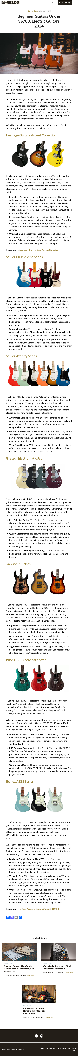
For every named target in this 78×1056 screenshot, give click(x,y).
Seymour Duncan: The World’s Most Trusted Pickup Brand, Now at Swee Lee (19, 969)
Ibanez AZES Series (20, 781)
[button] (75, 2)
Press (42, 1048)
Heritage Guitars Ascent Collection (31, 135)
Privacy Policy (50, 1048)
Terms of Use (61, 1048)
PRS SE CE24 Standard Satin (26, 660)
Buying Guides (33, 11)
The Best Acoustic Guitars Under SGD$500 (38, 909)
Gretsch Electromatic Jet (24, 458)
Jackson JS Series (18, 564)
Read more (30, 975)
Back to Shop (64, 2)
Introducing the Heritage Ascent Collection (38, 250)
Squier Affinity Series (21, 356)
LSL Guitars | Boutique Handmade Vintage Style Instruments (35, 1011)
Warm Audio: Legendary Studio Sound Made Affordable (57, 967)
